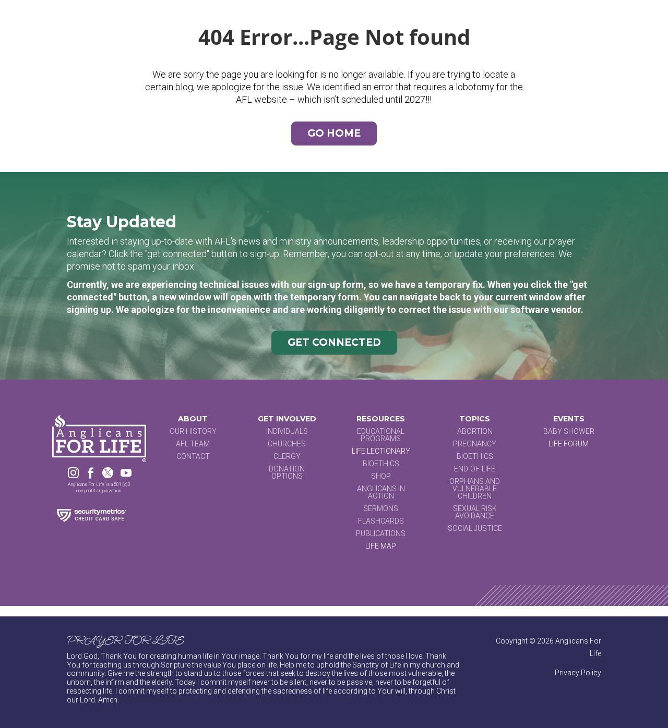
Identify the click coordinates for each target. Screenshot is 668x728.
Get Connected (334, 342)
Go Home (334, 133)
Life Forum (568, 444)
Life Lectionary (381, 451)
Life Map (380, 546)
